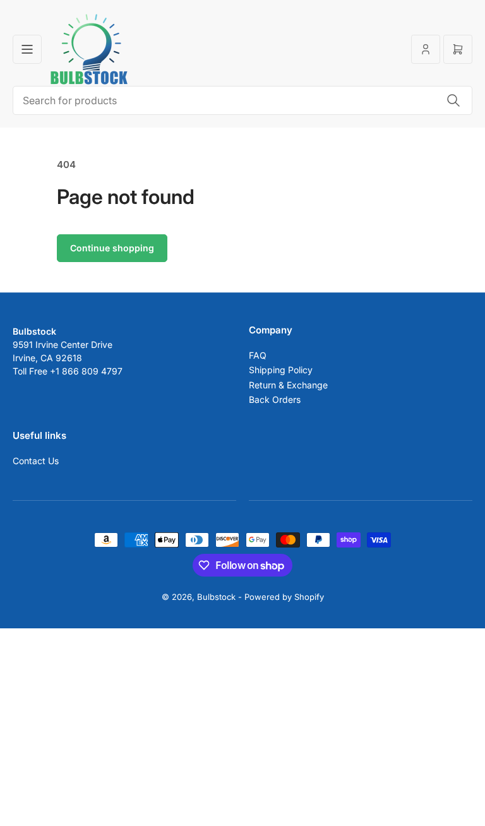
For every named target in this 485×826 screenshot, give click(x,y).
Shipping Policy (281, 369)
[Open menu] (27, 49)
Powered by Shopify (284, 597)
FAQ (257, 355)
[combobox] (242, 100)
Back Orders (275, 399)
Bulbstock (216, 597)
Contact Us (36, 460)
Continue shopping (112, 247)
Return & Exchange (288, 385)
